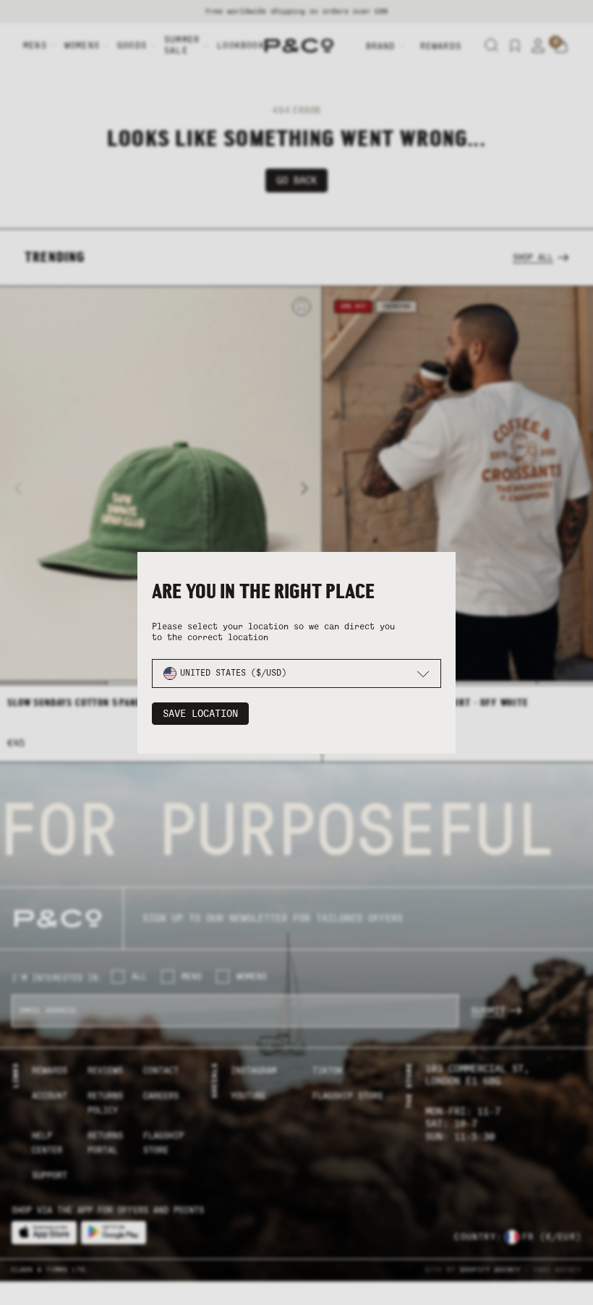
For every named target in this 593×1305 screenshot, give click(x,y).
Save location (200, 713)
